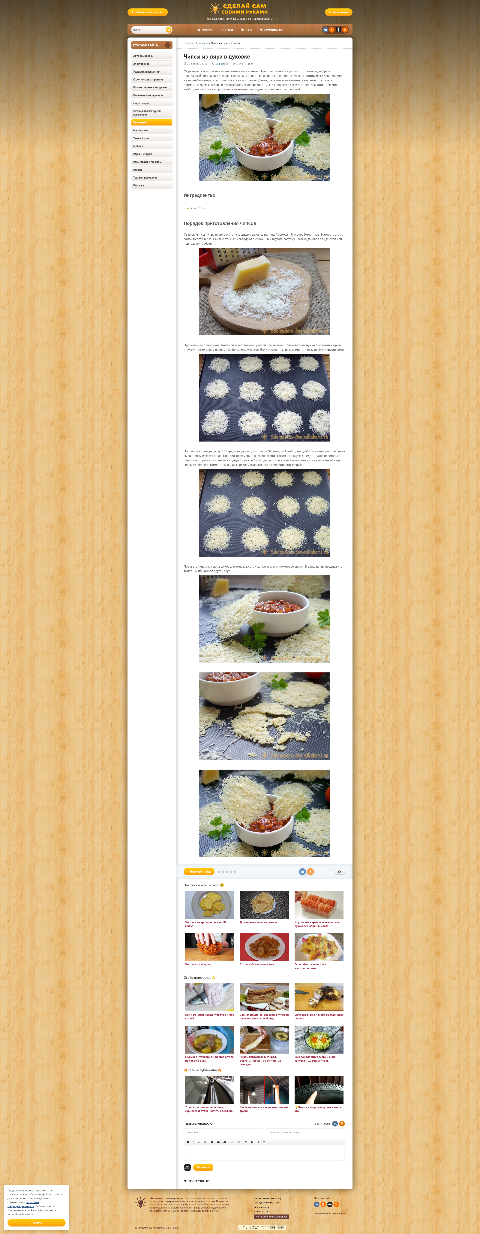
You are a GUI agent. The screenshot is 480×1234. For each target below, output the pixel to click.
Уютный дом (141, 138)
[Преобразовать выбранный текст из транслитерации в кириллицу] (258, 1142)
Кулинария (140, 122)
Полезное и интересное (148, 95)
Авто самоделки (143, 56)
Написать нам (261, 1211)
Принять (37, 1222)
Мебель (138, 146)
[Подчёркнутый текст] (199, 1142)
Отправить (203, 1167)
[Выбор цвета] (239, 1142)
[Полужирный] (188, 1142)
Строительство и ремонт (148, 79)
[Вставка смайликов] (232, 1142)
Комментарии (273, 29)
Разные (137, 169)
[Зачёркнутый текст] (205, 1142)
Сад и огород (141, 103)
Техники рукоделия (145, 177)
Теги (249, 29)
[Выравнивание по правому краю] (224, 1142)
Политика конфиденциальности (271, 1216)
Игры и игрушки (143, 154)
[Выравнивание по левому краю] (212, 1142)
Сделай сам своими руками (240, 8)
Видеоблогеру (261, 1207)
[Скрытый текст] (246, 1142)
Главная (207, 29)
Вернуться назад (200, 871)
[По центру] (218, 1142)
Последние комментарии (267, 1202)
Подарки (138, 185)
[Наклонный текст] (193, 1142)
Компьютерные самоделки (150, 87)
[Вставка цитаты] (252, 1142)
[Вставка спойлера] (264, 1142)
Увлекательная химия (146, 71)
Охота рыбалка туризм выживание (147, 112)
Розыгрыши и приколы (147, 162)
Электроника (141, 63)
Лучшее (228, 29)
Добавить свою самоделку (267, 1198)
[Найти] (169, 30)
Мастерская (140, 130)
